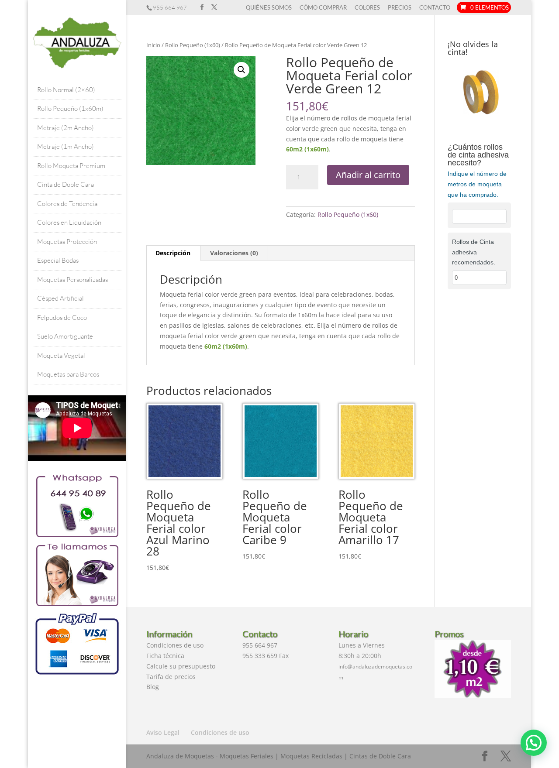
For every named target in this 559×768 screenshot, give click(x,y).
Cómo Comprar (323, 8)
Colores (367, 8)
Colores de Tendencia (67, 203)
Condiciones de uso (175, 645)
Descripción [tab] (172, 253)
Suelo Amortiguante (65, 336)
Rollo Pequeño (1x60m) (70, 108)
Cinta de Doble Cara (65, 184)
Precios (399, 8)
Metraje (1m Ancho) (65, 146)
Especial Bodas (58, 260)
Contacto (434, 8)
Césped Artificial (60, 298)
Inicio (153, 45)
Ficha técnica (165, 655)
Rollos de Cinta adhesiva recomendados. (473, 252)
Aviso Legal (162, 732)
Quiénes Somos (269, 8)
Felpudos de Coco (62, 317)
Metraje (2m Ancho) (65, 127)
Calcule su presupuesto (180, 666)
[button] (241, 70)
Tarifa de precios (171, 676)
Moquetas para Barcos (68, 374)
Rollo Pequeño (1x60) (192, 45)
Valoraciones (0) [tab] (234, 253)
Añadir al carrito (368, 175)
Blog (152, 686)
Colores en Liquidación (69, 222)
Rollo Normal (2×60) (66, 90)
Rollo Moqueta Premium (71, 165)
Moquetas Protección (67, 241)
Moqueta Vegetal (61, 355)
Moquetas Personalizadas (72, 279)
